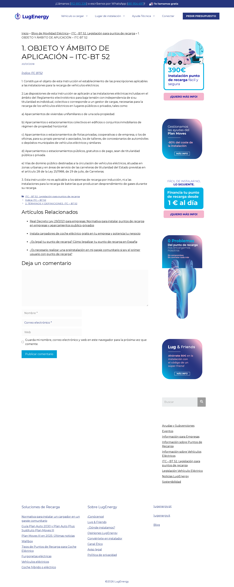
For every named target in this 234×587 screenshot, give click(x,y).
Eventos (167, 431)
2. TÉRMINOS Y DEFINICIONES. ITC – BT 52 (51, 203)
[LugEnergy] (32, 15)
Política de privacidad (102, 555)
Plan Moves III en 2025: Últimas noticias (48, 535)
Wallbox (27, 541)
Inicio (25, 33)
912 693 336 (78, 3)
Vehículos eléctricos (35, 561)
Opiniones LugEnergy (103, 533)
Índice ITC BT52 (32, 73)
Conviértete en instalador (105, 538)
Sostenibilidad (171, 481)
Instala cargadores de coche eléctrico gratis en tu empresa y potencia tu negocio (85, 233)
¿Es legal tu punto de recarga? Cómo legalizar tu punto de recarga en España (83, 241)
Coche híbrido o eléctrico (39, 567)
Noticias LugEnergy (175, 476)
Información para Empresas (180, 436)
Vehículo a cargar (72, 16)
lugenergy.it (161, 515)
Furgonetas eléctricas (36, 556)
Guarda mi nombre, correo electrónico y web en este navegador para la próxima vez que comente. (86, 342)
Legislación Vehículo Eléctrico (182, 470)
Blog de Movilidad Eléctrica (50, 33)
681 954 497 (136, 3)
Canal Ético (95, 544)
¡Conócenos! (96, 516)
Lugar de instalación (108, 16)
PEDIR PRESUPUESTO (201, 16)
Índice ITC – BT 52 (35, 200)
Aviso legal (95, 549)
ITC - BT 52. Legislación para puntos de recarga (103, 33)
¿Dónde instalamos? (101, 527)
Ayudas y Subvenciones (178, 425)
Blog (156, 524)
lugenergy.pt (162, 506)
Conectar (168, 16)
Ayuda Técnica (141, 16)
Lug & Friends (97, 522)
